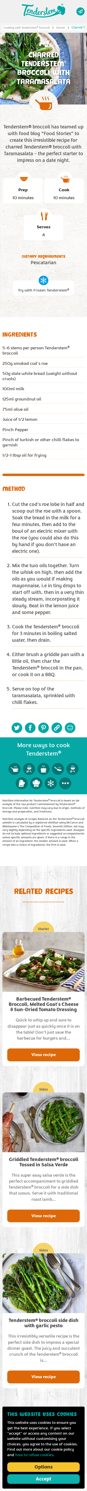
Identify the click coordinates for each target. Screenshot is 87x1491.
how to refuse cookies (34, 1455)
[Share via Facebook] (30, 728)
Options (44, 1467)
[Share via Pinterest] (43, 728)
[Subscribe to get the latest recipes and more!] (80, 11)
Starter (60, 28)
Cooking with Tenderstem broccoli (26, 28)
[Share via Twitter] (17, 728)
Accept (43, 1479)
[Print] (70, 728)
